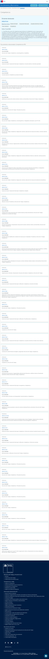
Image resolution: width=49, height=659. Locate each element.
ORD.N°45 (4, 245)
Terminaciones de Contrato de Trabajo (13, 608)
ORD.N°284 (4, 392)
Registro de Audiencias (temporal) (12, 589)
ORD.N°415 (4, 269)
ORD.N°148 (4, 536)
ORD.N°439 (4, 257)
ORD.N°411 (4, 280)
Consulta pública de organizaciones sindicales (14, 614)
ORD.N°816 (4, 60)
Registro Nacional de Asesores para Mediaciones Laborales (17, 609)
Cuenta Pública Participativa (10, 637)
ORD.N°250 (4, 449)
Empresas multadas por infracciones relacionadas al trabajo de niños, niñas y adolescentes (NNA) (24, 596)
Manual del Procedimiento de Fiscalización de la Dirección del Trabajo (19, 630)
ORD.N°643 (4, 140)
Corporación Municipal (24, 23)
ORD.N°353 (4, 326)
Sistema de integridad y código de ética (13, 618)
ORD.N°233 (4, 471)
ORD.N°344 (5, 21)
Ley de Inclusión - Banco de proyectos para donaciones (16, 612)
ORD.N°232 (4, 482)
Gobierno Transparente (10, 583)
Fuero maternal (5, 26)
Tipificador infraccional (9, 631)
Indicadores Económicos (10, 615)
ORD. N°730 (5, 106)
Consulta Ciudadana (9, 621)
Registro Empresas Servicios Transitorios (13, 605)
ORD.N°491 (4, 209)
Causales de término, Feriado (37, 23)
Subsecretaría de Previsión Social (11, 579)
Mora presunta (8, 611)
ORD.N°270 (4, 427)
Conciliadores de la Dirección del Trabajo (13, 623)
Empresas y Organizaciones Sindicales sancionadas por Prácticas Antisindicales (21, 594)
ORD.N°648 (4, 128)
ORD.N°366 (4, 315)
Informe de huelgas (9, 597)
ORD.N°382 (4, 291)
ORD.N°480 (4, 233)
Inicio (1, 8)
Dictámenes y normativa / (7, 8)
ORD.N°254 (4, 438)
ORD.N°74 (4, 95)
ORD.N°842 (4, 49)
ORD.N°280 (4, 403)
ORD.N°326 (4, 370)
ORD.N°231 (4, 493)
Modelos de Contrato (9, 628)
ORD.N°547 (4, 187)
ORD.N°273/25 (5, 415)
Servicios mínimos (8, 602)
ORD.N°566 (4, 176)
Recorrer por (33, 5)
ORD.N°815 (4, 71)
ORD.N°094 (4, 547)
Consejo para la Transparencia (11, 586)
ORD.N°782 (4, 82)
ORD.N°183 (4, 515)
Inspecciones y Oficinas (15, 654)
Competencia (22, 8)
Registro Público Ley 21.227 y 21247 (12, 624)
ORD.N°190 (4, 504)
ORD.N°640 (4, 152)
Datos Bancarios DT (9, 620)
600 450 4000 (15, 653)
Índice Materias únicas (16, 8)
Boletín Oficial (8, 632)
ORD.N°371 (4, 304)
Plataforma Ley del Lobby (10, 587)
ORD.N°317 (4, 382)
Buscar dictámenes (43, 5)
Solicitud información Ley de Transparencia (14, 584)
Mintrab (6, 576)
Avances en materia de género (11, 617)
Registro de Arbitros (9, 603)
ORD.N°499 (4, 198)
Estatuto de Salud (14, 23)
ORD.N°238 (4, 460)
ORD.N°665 (4, 117)
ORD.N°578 (4, 164)
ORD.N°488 (4, 221)
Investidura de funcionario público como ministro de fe (16, 599)
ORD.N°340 (4, 348)
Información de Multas (9, 606)
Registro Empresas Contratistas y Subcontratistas (15, 600)
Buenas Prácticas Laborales (10, 593)
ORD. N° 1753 (5, 525)
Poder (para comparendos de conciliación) (13, 634)
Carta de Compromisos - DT (10, 635)
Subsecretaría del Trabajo (10, 577)
